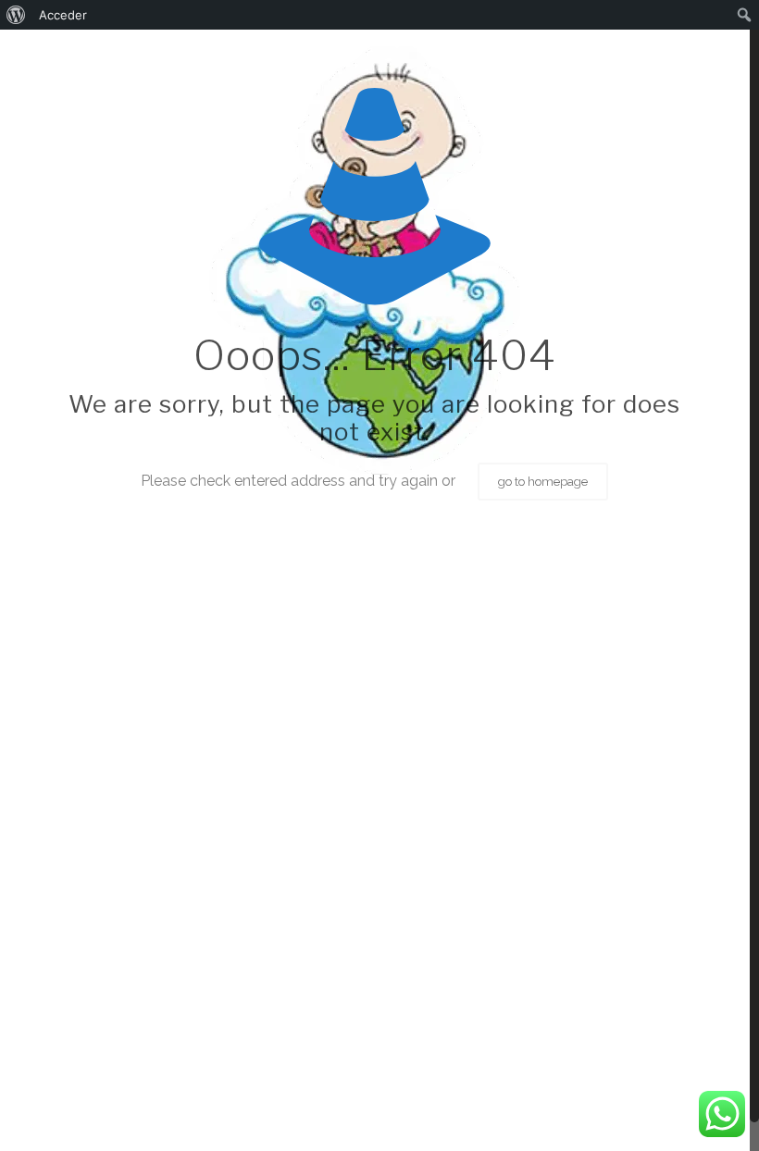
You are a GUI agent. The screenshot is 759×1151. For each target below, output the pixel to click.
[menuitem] (16, 15)
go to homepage (543, 482)
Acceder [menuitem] (63, 14)
